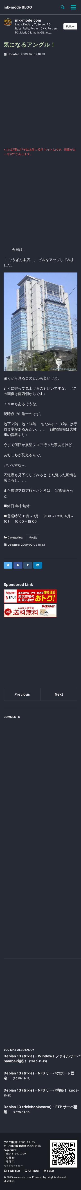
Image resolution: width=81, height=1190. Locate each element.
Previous (22, 694)
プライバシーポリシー (14, 1166)
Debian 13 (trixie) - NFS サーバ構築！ (36, 1090)
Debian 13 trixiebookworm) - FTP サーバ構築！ (40, 1109)
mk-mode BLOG (18, 7)
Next (59, 694)
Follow (70, 26)
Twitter (13, 1170)
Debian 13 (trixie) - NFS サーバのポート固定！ (39, 1075)
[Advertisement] (40, 101)
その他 (33, 537)
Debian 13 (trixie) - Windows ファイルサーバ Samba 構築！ (42, 1058)
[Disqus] (40, 777)
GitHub (33, 1170)
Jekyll (50, 1177)
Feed (50, 1170)
